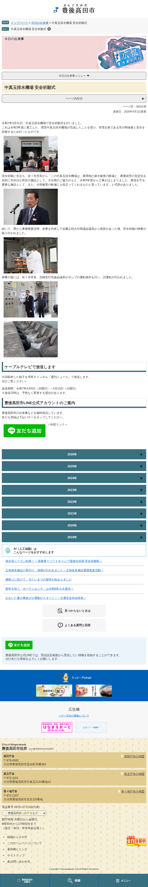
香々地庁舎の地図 (132, 791)
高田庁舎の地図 (134, 756)
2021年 (72, 513)
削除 (49, 29)
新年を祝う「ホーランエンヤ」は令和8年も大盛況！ (39, 588)
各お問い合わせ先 (18, 861)
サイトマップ (16, 855)
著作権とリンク (17, 849)
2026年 (72, 454)
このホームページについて (24, 843)
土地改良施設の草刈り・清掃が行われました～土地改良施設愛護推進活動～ (54, 570)
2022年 (72, 501)
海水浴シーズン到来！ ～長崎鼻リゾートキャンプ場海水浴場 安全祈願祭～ (53, 561)
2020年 (72, 525)
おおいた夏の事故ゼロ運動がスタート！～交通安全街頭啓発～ (45, 598)
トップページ (19, 22)
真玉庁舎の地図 (134, 774)
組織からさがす (17, 837)
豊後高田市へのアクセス (23, 813)
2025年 (72, 466)
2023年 (72, 490)
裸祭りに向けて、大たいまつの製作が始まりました (38, 579)
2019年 (72, 537)
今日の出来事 (40, 22)
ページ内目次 (74, 98)
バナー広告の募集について (74, 715)
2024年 (72, 478)
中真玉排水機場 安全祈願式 (28, 29)
